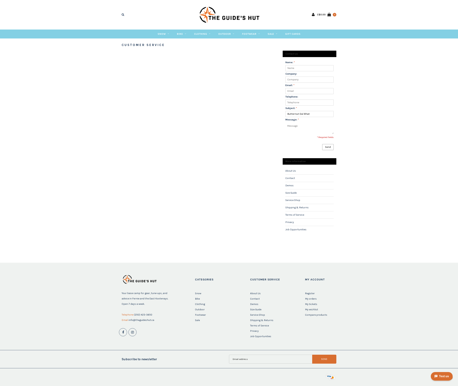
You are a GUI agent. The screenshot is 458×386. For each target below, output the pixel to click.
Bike (180, 33)
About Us (290, 170)
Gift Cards (293, 33)
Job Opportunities (295, 229)
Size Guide (291, 192)
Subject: (291, 108)
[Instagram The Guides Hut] (132, 332)
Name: (290, 62)
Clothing (200, 33)
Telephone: (291, 96)
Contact (290, 178)
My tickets (311, 304)
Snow (162, 33)
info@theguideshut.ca (141, 320)
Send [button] (328, 147)
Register (310, 293)
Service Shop (292, 200)
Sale (271, 33)
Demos (289, 185)
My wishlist (311, 309)
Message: (292, 119)
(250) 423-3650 (143, 314)
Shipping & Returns (297, 207)
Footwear (249, 33)
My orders (311, 298)
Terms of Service (294, 214)
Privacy (289, 222)
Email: (289, 85)
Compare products (316, 314)
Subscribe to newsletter (139, 359)
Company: (291, 73)
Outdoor (224, 33)
